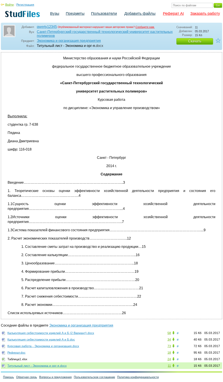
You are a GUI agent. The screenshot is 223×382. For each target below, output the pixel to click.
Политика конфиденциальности (138, 377)
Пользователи (104, 13)
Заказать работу (205, 13)
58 (169, 333)
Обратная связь (26, 377)
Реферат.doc (16, 352)
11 (169, 365)
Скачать (194, 41)
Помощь (8, 377)
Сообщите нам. (145, 27)
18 (169, 352)
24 (169, 359)
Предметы (75, 13)
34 (169, 339)
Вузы (54, 13)
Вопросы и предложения (55, 377)
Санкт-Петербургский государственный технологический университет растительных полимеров (105, 34)
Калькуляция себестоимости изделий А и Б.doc (41, 339)
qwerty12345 (47, 27)
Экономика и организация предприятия (69, 41)
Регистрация (25, 4)
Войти (9, 4)
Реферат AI (173, 13)
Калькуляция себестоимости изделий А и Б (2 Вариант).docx (50, 333)
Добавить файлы (139, 13)
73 (169, 346)
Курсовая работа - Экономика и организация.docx (43, 346)
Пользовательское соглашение (94, 377)
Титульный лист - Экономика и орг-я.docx (37, 365)
